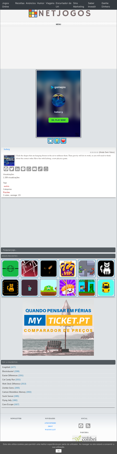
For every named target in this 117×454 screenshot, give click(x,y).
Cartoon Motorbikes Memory (14, 392)
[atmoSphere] (10, 268)
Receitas (19, 3)
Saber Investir (92, 5)
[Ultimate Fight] (87, 268)
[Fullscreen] (50, 141)
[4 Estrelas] (96, 152)
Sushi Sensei (7, 396)
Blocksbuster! (8, 371)
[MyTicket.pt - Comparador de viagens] (58, 327)
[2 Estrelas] (92, 152)
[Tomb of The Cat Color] (106, 268)
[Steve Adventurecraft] (87, 288)
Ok (59, 451)
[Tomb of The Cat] (10, 288)
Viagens (50, 3)
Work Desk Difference (11, 384)
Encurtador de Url (63, 5)
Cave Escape (7, 404)
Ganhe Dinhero (106, 5)
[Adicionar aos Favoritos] (63, 140)
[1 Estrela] (91, 152)
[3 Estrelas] (94, 152)
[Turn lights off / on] (57, 141)
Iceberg (7, 149)
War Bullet (50, 429)
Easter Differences (10, 375)
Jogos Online (5, 5)
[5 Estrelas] (97, 152)
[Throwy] (49, 288)
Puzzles (6, 192)
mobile (6, 186)
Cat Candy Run (8, 380)
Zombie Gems (8, 388)
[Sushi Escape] (67, 288)
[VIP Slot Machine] (67, 268)
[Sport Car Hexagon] (106, 288)
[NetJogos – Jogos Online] (59, 13)
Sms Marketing (78, 5)
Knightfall (6, 367)
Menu (58, 24)
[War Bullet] (49, 268)
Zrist (50, 426)
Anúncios (31, 3)
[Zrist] (29, 268)
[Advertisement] (58, 48)
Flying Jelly (7, 400)
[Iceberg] (9, 160)
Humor (40, 3)
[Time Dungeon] (29, 288)
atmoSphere (50, 423)
